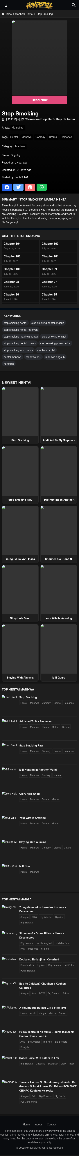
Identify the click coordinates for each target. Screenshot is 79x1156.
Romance (66, 137)
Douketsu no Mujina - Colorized (39, 959)
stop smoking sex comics (18, 350)
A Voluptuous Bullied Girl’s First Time (43, 1007)
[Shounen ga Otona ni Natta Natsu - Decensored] (9, 933)
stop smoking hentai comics (20, 343)
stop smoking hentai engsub (47, 323)
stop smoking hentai (15, 323)
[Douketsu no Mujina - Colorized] (9, 959)
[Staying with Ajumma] (9, 842)
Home (26, 1124)
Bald (33, 1096)
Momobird (18, 127)
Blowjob (24, 1047)
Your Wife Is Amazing (59, 618)
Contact (51, 1124)
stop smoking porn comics (55, 343)
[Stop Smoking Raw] (9, 745)
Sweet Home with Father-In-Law (39, 1058)
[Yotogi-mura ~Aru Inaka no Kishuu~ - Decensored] (9, 907)
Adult (33, 1013)
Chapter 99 (49, 269)
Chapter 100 (12, 269)
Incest (72, 1063)
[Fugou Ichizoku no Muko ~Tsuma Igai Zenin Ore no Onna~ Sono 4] (9, 1031)
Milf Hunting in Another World (38, 769)
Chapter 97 (49, 282)
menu (5, 5)
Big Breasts (26, 922)
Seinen (65, 727)
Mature (55, 727)
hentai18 (9, 364)
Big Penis (60, 1096)
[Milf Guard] (9, 866)
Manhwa (27, 137)
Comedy (40, 137)
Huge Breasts (27, 970)
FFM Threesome (29, 948)
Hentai (14, 137)
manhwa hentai (46, 350)
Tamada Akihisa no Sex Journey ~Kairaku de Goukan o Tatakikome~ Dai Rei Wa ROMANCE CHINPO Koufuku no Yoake (48, 1086)
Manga (42, 1013)
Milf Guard (58, 677)
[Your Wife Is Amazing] (9, 817)
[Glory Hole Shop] (9, 793)
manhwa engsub (55, 357)
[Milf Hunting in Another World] (9, 769)
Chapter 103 (50, 243)
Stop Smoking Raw (20, 499)
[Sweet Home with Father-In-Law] (9, 1058)
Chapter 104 (12, 243)
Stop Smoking (20, 440)
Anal (33, 993)
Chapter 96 (11, 294)
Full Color (69, 965)
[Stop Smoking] (9, 697)
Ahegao (24, 917)
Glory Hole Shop (20, 618)
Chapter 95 (49, 294)
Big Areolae (46, 917)
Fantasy (46, 775)
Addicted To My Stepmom (59, 440)
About (38, 1124)
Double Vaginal (44, 943)
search (73, 5)
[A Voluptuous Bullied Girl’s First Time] (9, 1007)
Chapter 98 (11, 282)
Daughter (53, 1063)
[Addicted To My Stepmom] (9, 721)
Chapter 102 (12, 256)
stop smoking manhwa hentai (21, 336)
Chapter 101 (50, 256)
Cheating (40, 1063)
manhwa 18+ (33, 357)
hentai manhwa (12, 357)
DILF (63, 1063)
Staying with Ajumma (20, 677)
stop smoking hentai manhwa (21, 329)
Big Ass (59, 917)
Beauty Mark (27, 965)
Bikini (66, 993)
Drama (53, 137)
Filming (45, 948)
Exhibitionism (62, 943)
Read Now (40, 99)
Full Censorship (28, 1101)
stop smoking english (54, 336)
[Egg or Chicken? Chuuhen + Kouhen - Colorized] (9, 983)
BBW (34, 917)
